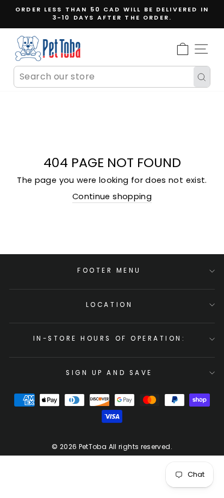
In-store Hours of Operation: (109, 338)
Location (109, 304)
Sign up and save (109, 372)
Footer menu (109, 270)
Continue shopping (112, 196)
